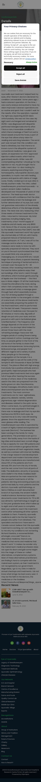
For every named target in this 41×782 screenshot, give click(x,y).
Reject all (20, 74)
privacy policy (30, 59)
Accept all (20, 68)
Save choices (20, 80)
